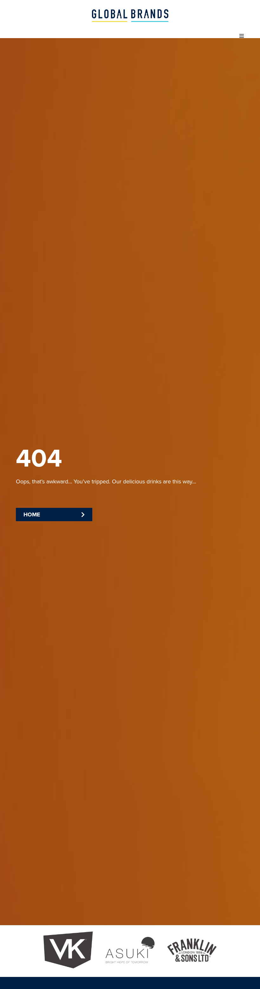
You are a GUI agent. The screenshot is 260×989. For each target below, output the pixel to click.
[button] (241, 36)
